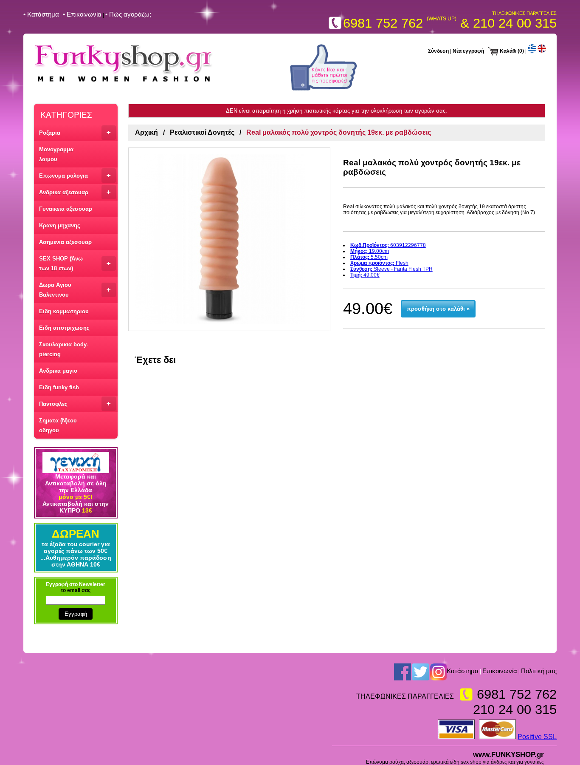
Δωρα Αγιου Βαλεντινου (75, 290)
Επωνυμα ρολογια (75, 175)
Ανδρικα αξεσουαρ (75, 192)
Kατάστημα (463, 670)
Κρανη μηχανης (59, 225)
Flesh (379, 263)
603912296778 (388, 245)
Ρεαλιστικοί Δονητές (202, 132)
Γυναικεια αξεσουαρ (65, 209)
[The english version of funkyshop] (542, 51)
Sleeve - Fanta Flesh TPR (391, 269)
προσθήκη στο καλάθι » (438, 309)
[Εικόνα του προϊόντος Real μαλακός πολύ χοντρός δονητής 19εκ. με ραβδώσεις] (229, 239)
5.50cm (369, 257)
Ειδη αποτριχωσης (64, 328)
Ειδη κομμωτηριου (64, 311)
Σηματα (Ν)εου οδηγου (58, 425)
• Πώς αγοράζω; (128, 14)
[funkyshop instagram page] (438, 671)
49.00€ (365, 275)
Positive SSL (537, 736)
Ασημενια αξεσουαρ (65, 242)
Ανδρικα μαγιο (58, 371)
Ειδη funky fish (59, 387)
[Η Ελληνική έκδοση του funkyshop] (532, 51)
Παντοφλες (75, 404)
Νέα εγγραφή (468, 51)
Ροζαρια (75, 132)
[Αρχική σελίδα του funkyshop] (123, 82)
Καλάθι (508, 51)
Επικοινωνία (499, 670)
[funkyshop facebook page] (323, 89)
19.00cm (369, 251)
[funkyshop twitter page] (420, 671)
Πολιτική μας (539, 670)
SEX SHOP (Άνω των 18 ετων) (75, 263)
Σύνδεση (438, 51)
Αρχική (146, 132)
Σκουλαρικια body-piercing (63, 349)
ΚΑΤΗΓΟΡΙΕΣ (66, 114)
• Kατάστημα (41, 14)
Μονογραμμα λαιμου (56, 154)
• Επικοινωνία (82, 14)
